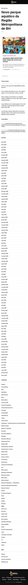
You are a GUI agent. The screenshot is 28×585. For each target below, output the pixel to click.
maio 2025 (3, 178)
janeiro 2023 (4, 250)
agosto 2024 (4, 201)
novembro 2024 (4, 193)
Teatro (2, 532)
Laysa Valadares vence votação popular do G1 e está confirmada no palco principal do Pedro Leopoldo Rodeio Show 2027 (13, 105)
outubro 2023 (4, 227)
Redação (4, 579)
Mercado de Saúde (5, 475)
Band (2, 389)
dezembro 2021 (4, 284)
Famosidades (4, 459)
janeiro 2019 (4, 375)
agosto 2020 (4, 326)
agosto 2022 (4, 263)
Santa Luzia (4, 508)
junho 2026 (3, 144)
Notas (2, 495)
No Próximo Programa (6, 493)
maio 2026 (3, 147)
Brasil (14, 55)
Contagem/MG (4, 412)
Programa (3, 503)
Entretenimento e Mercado (7, 446)
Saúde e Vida (4, 516)
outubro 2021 (4, 289)
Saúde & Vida (4, 513)
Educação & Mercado (6, 438)
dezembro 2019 (4, 346)
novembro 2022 (4, 256)
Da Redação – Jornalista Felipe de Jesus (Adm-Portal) (13, 423)
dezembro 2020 (4, 315)
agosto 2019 (4, 357)
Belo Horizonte (10, 55)
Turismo (3, 537)
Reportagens (16, 579)
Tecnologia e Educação (6, 534)
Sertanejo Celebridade (6, 521)
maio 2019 (3, 364)
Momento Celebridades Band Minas (9, 485)
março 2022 (3, 276)
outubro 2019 (4, 352)
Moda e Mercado (5, 480)
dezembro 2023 (4, 222)
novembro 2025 (4, 162)
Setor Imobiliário (5, 524)
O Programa (8, 577)
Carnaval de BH (4, 402)
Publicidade (23, 579)
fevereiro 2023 (4, 248)
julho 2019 (3, 359)
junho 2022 (3, 269)
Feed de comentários (6, 559)
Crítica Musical (4, 415)
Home (3, 577)
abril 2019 (3, 367)
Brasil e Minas (4, 399)
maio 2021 (3, 302)
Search (25, 76)
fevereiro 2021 (4, 310)
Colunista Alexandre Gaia (7, 407)
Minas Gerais (4, 477)
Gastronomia (4, 462)
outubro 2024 (4, 196)
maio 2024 (3, 209)
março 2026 (3, 152)
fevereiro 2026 (4, 155)
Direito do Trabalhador (6, 428)
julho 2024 (3, 204)
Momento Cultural (5, 488)
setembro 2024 (4, 199)
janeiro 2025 (4, 188)
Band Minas (5, 55)
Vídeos (2, 545)
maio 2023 (3, 240)
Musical (3, 490)
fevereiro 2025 (4, 186)
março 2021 (3, 307)
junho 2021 (3, 300)
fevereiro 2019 (4, 372)
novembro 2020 (4, 318)
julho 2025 (3, 173)
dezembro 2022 (4, 253)
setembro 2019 (4, 354)
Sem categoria (4, 519)
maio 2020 (3, 333)
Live (2, 467)
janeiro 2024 (4, 219)
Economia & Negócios (6, 433)
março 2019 (3, 370)
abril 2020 (3, 336)
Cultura (3, 418)
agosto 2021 (4, 295)
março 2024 (3, 214)
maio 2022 (3, 271)
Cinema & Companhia (6, 405)
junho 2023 (3, 237)
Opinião (3, 501)
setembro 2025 (4, 168)
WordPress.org (4, 561)
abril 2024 (3, 212)
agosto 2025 (4, 170)
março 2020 (3, 339)
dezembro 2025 (4, 160)
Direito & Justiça (5, 425)
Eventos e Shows (5, 456)
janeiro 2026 (4, 157)
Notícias (3, 498)
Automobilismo (4, 386)
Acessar (3, 554)
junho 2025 (3, 175)
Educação (3, 436)
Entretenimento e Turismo (7, 449)
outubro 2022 (4, 258)
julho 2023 (3, 235)
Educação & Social (5, 441)
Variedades (3, 542)
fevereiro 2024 (4, 217)
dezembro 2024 (4, 191)
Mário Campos (4, 469)
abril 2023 (3, 243)
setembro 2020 (4, 323)
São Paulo (3, 511)
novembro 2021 (4, 287)
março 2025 (3, 183)
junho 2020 (3, 331)
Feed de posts (4, 556)
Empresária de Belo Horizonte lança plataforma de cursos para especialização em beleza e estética (13, 125)
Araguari (3, 384)
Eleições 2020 (4, 444)
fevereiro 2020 (4, 341)
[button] (1, 2)
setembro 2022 (4, 261)
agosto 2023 (4, 232)
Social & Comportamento (6, 529)
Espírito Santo (4, 451)
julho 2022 (3, 266)
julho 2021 (3, 297)
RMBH (2, 506)
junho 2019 (3, 362)
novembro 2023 (4, 225)
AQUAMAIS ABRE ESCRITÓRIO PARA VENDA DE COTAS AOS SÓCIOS (13, 59)
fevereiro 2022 (4, 279)
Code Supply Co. (19, 582)
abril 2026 (3, 149)
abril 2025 (3, 180)
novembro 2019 (4, 349)
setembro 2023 (4, 230)
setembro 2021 (4, 292)
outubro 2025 (4, 165)
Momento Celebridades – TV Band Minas (10, 482)
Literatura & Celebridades (7, 464)
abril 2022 (3, 274)
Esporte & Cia (4, 454)
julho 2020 (3, 328)
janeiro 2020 (4, 344)
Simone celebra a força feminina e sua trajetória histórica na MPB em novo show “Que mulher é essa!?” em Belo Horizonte (14, 98)
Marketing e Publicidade (6, 472)
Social (2, 526)
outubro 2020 (4, 320)
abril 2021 (3, 305)
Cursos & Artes (4, 420)
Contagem (3, 410)
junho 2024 (3, 206)
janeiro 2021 (4, 313)
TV (2, 539)
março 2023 (3, 245)
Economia (3, 431)
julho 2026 (3, 142)
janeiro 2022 (4, 282)
